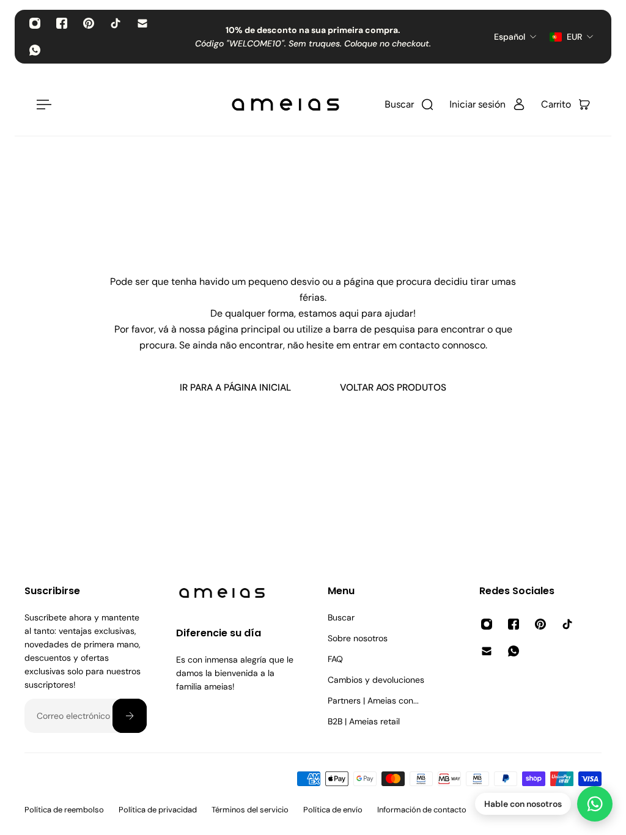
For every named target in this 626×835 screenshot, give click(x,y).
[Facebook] (61, 23)
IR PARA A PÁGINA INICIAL (235, 387)
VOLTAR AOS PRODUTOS (393, 387)
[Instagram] (34, 23)
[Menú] (41, 104)
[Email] (142, 23)
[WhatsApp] (34, 50)
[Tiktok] (115, 23)
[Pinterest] (88, 23)
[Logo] (285, 104)
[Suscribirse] (129, 716)
